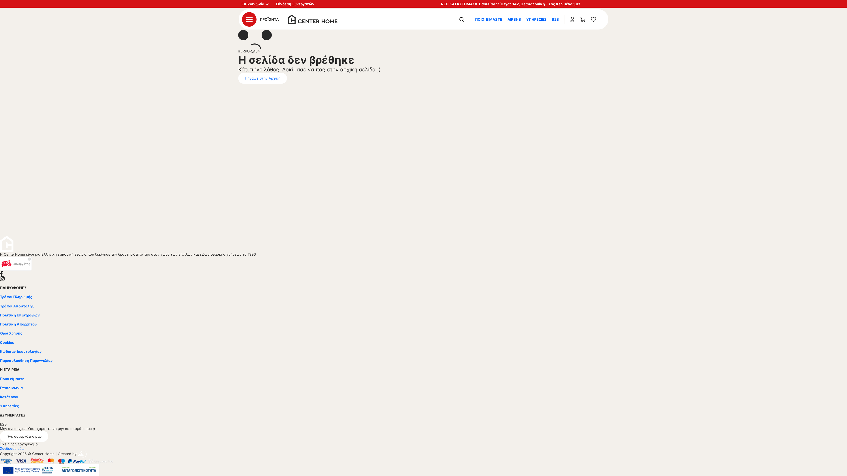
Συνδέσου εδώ (12, 448)
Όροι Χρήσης (11, 333)
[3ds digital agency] (82, 454)
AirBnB (514, 19)
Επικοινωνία (11, 388)
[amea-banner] (49, 470)
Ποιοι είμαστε (12, 379)
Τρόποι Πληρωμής (16, 297)
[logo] (312, 19)
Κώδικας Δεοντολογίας (20, 351)
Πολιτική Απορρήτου (18, 324)
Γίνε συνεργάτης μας (24, 436)
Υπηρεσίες (536, 19)
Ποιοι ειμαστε (488, 19)
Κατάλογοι (9, 397)
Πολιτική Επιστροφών (20, 315)
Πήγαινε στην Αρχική (262, 78)
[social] (423, 273)
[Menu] (249, 19)
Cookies (7, 342)
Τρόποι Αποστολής (17, 306)
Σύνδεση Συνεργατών (295, 4)
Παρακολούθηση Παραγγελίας (26, 360)
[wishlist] (593, 19)
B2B (555, 19)
